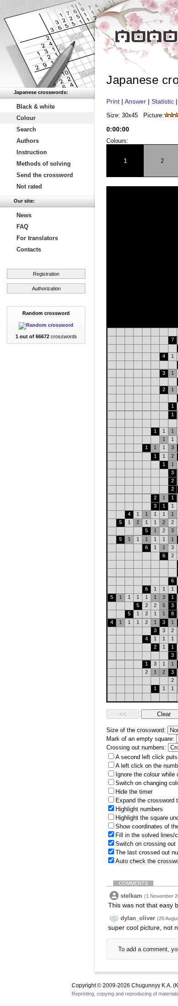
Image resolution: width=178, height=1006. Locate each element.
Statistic (163, 101)
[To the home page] (47, 44)
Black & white (35, 106)
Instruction (31, 152)
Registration (46, 274)
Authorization (46, 288)
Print (113, 101)
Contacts (28, 249)
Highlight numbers (139, 809)
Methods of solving (43, 163)
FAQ (22, 226)
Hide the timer (133, 791)
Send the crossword (44, 175)
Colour (26, 118)
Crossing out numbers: (136, 747)
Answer (135, 101)
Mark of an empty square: (140, 738)
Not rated (29, 186)
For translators (37, 238)
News (23, 215)
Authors (27, 140)
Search (26, 129)
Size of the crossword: (136, 730)
